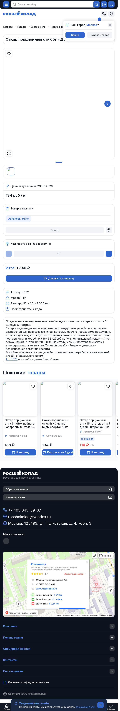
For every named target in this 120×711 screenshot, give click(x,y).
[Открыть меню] (6, 4)
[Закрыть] (110, 25)
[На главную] (19, 13)
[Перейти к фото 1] (58, 162)
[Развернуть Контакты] (112, 659)
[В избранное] (9, 54)
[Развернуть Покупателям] (112, 637)
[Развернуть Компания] (112, 626)
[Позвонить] (104, 14)
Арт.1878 (12, 359)
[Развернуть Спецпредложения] (112, 648)
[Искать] (96, 4)
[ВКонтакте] (6, 541)
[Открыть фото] (9, 153)
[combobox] (53, 4)
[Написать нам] (104, 4)
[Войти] (111, 4)
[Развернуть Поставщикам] (112, 671)
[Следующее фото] (107, 104)
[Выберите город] (111, 14)
